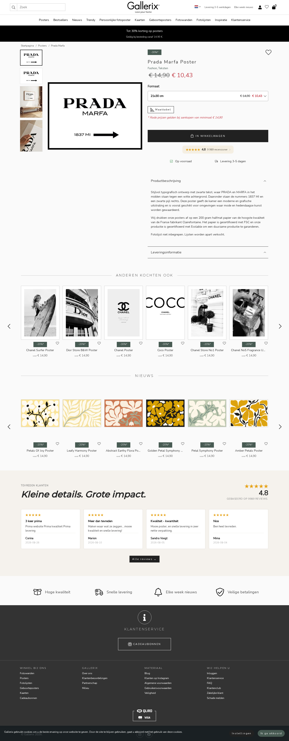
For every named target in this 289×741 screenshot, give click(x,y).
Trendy (90, 20)
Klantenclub (214, 688)
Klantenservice (240, 20)
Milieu (85, 688)
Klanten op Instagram (156, 678)
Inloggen (212, 673)
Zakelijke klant (215, 693)
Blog (147, 673)
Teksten (163, 68)
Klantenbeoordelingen (94, 678)
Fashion (152, 68)
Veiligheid (150, 693)
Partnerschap (89, 683)
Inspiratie (221, 20)
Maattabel (162, 109)
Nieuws (77, 20)
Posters (44, 20)
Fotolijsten (204, 20)
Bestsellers (60, 20)
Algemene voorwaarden (158, 683)
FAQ (209, 683)
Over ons (87, 673)
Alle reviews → (144, 559)
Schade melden (215, 698)
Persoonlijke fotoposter (115, 20)
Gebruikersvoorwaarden (158, 688)
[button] (13, 7)
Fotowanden (184, 20)
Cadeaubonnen (147, 644)
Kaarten (140, 20)
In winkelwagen (210, 136)
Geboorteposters (160, 20)
